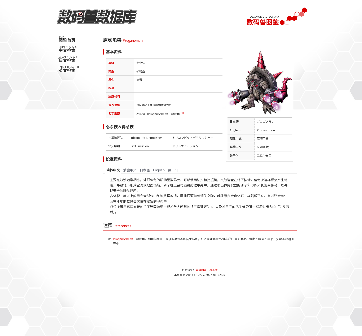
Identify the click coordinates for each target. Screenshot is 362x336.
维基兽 (213, 270)
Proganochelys (123, 239)
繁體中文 (130, 170)
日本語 (145, 170)
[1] (182, 113)
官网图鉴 (201, 270)
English (159, 170)
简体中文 (113, 170)
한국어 (173, 170)
